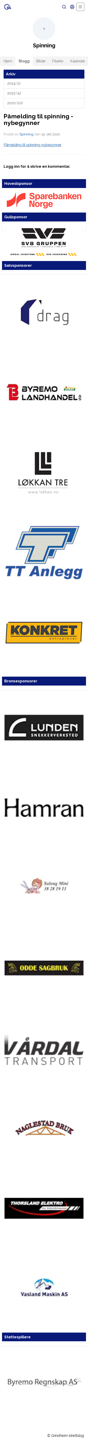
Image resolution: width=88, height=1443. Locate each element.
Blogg (24, 61)
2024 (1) (14, 83)
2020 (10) (15, 103)
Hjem (7, 61)
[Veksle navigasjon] (80, 7)
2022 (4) (14, 93)
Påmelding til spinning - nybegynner (38, 119)
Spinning (26, 134)
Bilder (41, 61)
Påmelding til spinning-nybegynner (32, 145)
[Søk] (64, 7)
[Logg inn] (72, 7)
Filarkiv (58, 61)
